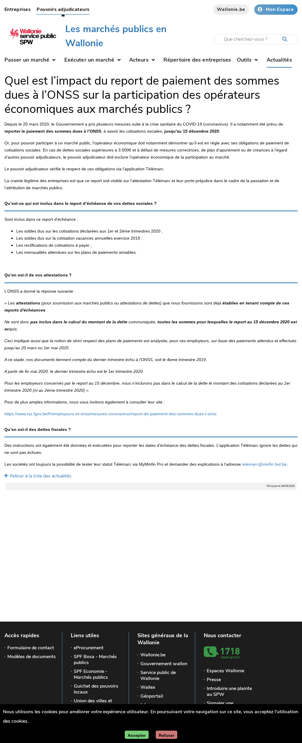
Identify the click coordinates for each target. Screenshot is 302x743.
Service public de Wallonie (158, 675)
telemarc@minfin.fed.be (264, 464)
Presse (214, 680)
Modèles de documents (31, 657)
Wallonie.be (231, 9)
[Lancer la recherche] (286, 39)
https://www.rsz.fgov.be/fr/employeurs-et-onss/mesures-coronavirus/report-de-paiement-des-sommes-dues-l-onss (110, 413)
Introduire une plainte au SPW (229, 691)
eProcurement (89, 648)
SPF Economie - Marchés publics (91, 674)
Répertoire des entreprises (197, 59)
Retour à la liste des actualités (40, 476)
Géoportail (151, 696)
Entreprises (17, 9)
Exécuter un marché (89, 59)
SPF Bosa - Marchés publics (95, 659)
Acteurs (139, 59)
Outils (244, 59)
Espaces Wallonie (225, 671)
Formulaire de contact (30, 648)
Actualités (279, 61)
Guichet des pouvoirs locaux (96, 689)
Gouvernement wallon (163, 664)
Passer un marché (26, 59)
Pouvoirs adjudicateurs (63, 9)
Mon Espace (280, 9)
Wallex (147, 687)
